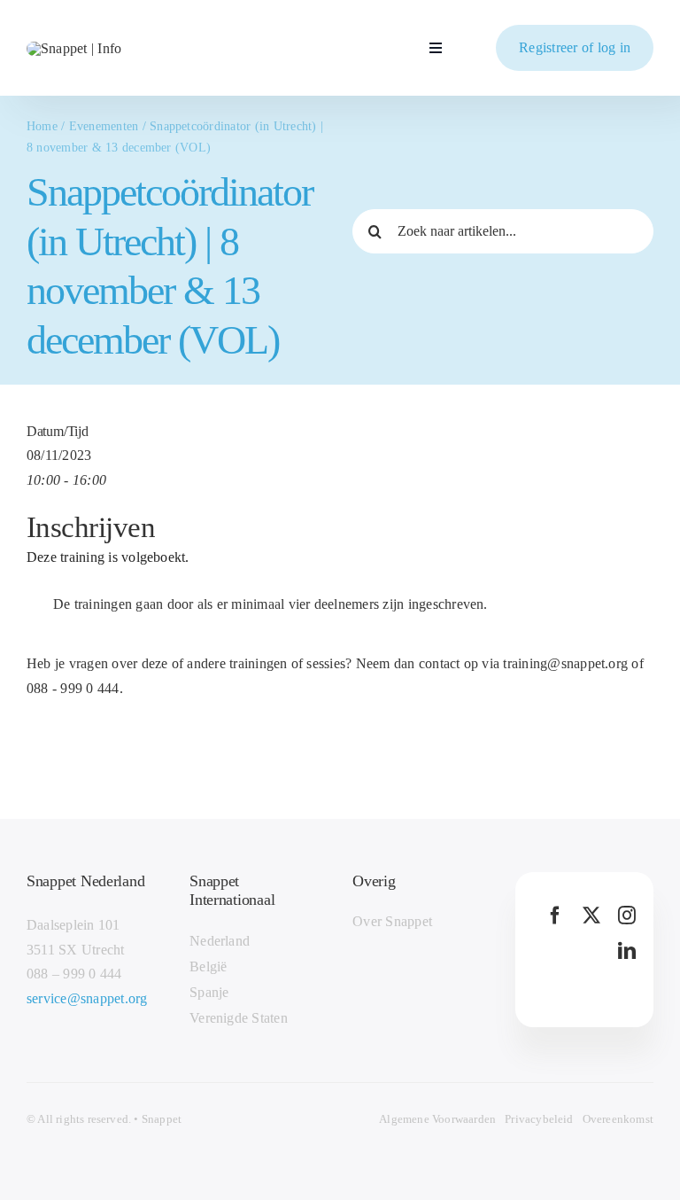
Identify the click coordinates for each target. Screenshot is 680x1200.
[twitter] (591, 915)
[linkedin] (627, 951)
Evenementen (104, 126)
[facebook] (555, 915)
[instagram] (627, 915)
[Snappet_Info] (74, 48)
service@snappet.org (87, 998)
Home (42, 126)
